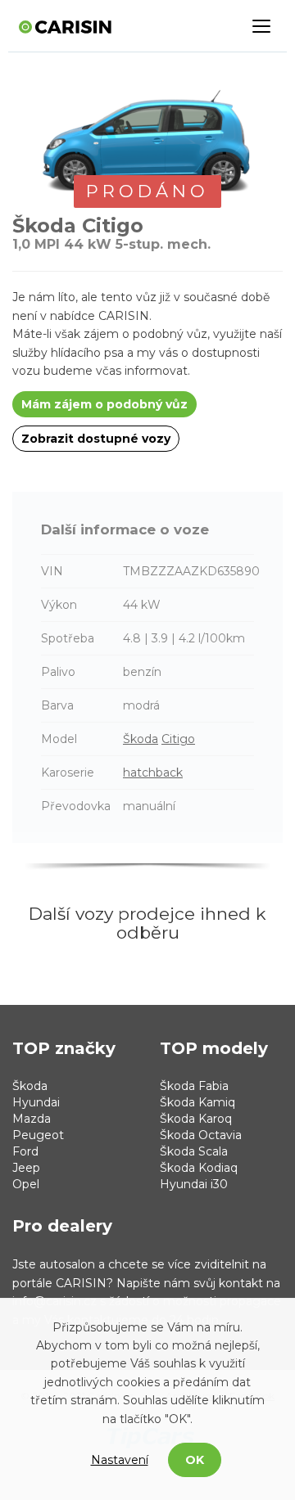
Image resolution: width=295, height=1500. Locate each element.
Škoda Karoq (196, 1118)
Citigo (178, 739)
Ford (25, 1151)
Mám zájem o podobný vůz (104, 404)
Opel (25, 1184)
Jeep (26, 1167)
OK (194, 1460)
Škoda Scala (194, 1151)
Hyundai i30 (194, 1184)
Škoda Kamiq (197, 1102)
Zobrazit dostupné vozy (95, 438)
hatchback (153, 772)
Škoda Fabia (194, 1086)
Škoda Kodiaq (199, 1167)
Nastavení (119, 1460)
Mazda (31, 1118)
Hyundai (36, 1102)
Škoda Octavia (201, 1135)
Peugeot (38, 1135)
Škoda (140, 739)
